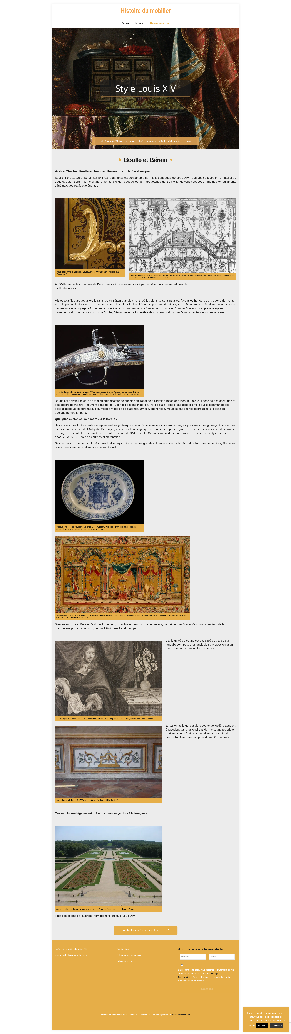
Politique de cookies (126, 961)
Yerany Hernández (181, 1015)
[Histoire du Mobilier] (145, 11)
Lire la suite (276, 1025)
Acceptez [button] (262, 1025)
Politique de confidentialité (129, 955)
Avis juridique (123, 949)
